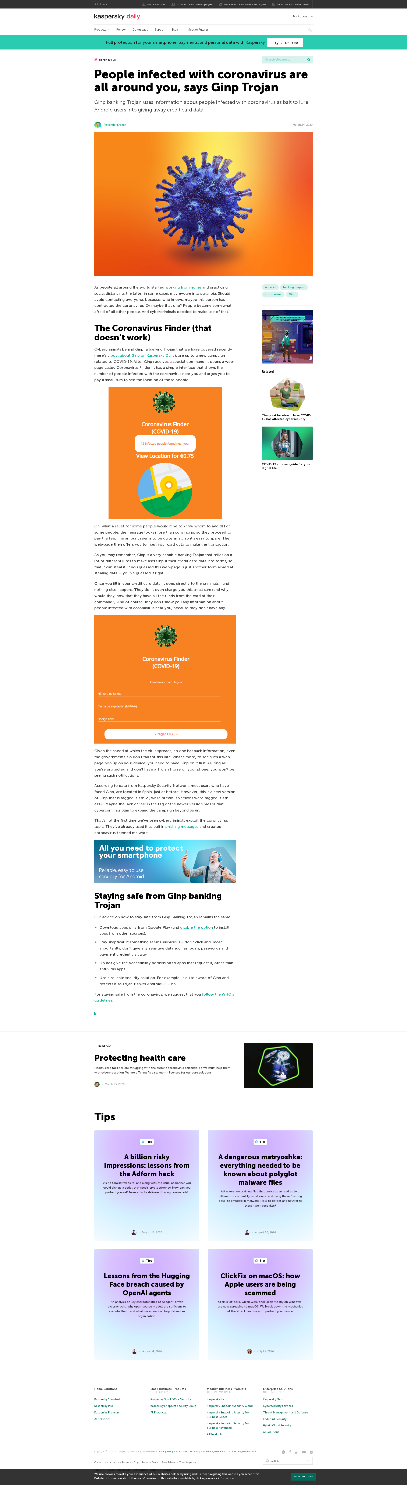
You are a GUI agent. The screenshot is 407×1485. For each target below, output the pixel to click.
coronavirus (107, 59)
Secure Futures (198, 29)
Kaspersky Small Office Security (171, 1399)
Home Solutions (105, 1389)
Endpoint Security (275, 1419)
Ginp (292, 294)
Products (100, 29)
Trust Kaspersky (187, 1462)
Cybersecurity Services (278, 1406)
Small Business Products (168, 1389)
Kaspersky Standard (107, 1399)
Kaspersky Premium (107, 1412)
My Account (301, 16)
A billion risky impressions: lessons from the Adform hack (147, 1165)
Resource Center (150, 1462)
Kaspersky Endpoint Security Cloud (173, 1406)
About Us (114, 1462)
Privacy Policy (166, 1451)
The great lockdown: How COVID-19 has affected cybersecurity (286, 417)
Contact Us (100, 1462)
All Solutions (102, 1419)
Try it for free (285, 42)
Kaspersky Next (217, 1399)
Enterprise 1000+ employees (293, 4)
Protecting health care (140, 1058)
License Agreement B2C (215, 1451)
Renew (121, 29)
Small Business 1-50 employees (195, 4)
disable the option (196, 927)
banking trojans (294, 287)
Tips (148, 1141)
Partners (126, 1462)
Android (270, 287)
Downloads (140, 29)
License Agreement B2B (243, 1451)
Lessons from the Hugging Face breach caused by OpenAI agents (147, 1284)
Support (160, 29)
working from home (183, 287)
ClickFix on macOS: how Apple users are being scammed (260, 1284)
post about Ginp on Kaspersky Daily (143, 355)
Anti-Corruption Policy (188, 1451)
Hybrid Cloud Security (277, 1425)
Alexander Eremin (115, 124)
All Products (158, 1412)
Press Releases (169, 1462)
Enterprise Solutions (278, 1389)
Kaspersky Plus (103, 1406)
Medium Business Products (226, 1389)
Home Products (156, 4)
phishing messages (181, 826)
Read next (105, 1046)
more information (222, 1478)
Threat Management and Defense (285, 1412)
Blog (175, 29)
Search (309, 59)
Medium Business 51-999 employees (245, 4)
